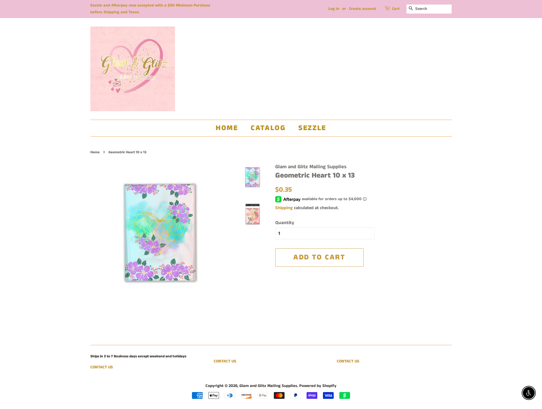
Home (227, 128)
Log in (333, 9)
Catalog (268, 128)
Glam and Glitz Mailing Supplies (268, 386)
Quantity (284, 222)
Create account (362, 9)
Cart (396, 9)
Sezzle (312, 128)
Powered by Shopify (317, 386)
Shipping (284, 208)
